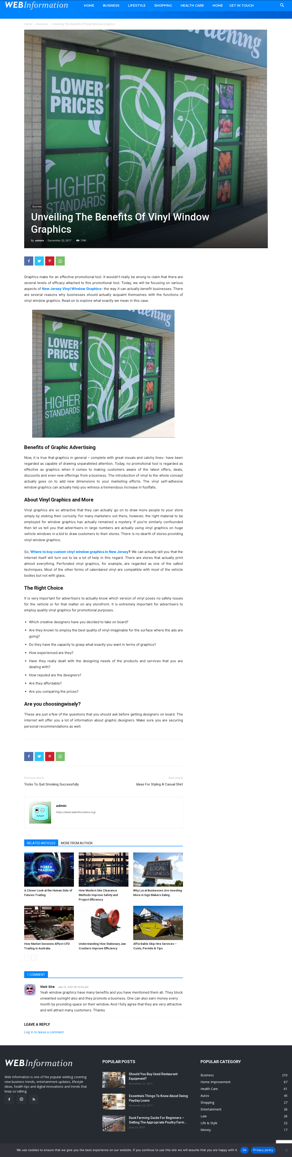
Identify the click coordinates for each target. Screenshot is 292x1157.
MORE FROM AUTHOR (77, 843)
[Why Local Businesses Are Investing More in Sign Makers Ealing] (158, 869)
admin (39, 240)
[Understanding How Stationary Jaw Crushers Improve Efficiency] (103, 923)
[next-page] (34, 957)
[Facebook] (28, 261)
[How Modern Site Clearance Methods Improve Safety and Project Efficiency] (103, 869)
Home (89, 5)
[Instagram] (21, 1099)
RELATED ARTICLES (41, 843)
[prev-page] (27, 957)
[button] (281, 6)
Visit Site (47, 986)
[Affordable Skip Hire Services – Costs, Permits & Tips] (158, 923)
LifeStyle (137, 5)
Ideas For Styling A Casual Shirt (159, 784)
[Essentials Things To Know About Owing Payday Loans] (113, 1102)
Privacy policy (263, 1150)
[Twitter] (39, 261)
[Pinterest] (49, 261)
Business (111, 5)
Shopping (163, 5)
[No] (286, 1150)
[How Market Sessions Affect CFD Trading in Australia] (49, 923)
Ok (244, 1150)
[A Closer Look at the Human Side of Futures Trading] (49, 869)
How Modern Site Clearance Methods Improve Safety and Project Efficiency (98, 895)
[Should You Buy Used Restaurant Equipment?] (113, 1080)
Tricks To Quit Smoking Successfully (51, 784)
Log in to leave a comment (44, 1032)
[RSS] (33, 1099)
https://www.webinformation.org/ (76, 812)
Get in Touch (241, 5)
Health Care (192, 5)
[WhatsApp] (60, 261)
